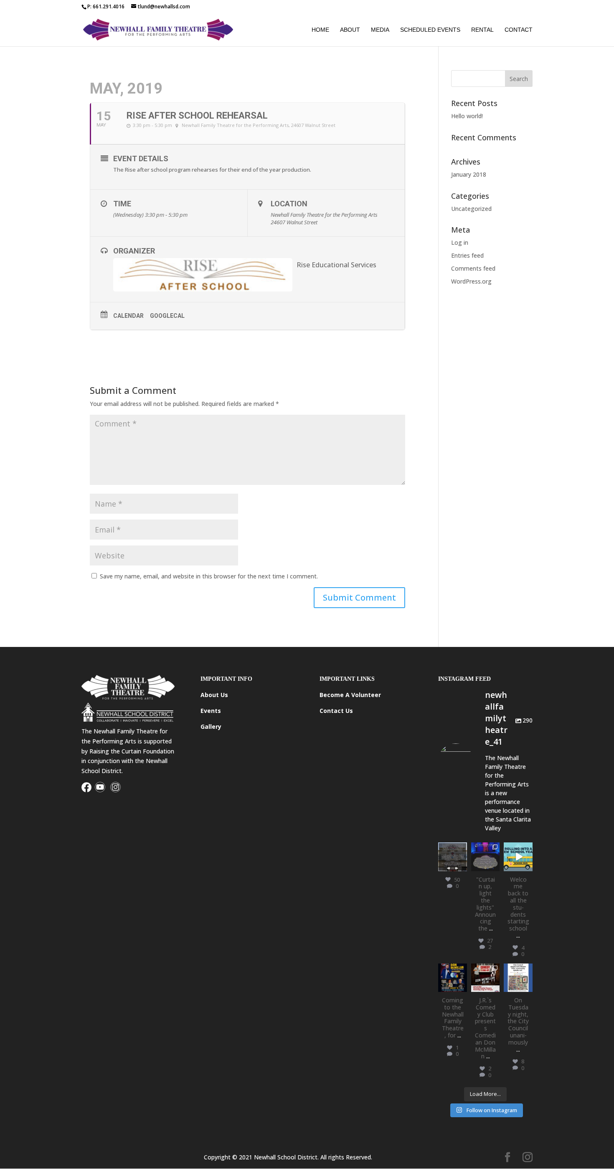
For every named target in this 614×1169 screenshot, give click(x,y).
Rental (482, 30)
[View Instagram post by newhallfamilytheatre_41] (462, 866)
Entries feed (467, 255)
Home (320, 30)
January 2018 (468, 174)
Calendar (128, 315)
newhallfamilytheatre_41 (452, 853)
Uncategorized (471, 209)
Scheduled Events (430, 30)
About (350, 30)
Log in (459, 242)
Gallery (210, 726)
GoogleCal (167, 315)
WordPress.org (471, 281)
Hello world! (467, 116)
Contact (519, 30)
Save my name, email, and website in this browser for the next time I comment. (209, 576)
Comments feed (473, 268)
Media (380, 30)
